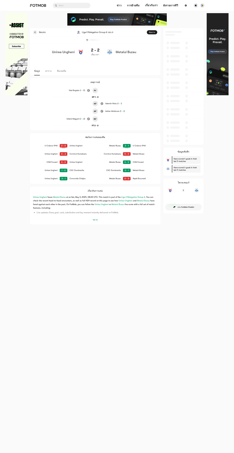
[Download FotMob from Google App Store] (202, 5)
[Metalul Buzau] (197, 192)
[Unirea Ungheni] (170, 192)
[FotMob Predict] (117, 19)
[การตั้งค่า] (186, 5)
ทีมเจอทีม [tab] (61, 71)
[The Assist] (16, 54)
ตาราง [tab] (48, 71)
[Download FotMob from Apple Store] (196, 5)
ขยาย (95, 220)
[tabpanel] (117, 126)
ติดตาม (152, 32)
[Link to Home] (38, 5)
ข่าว (119, 5)
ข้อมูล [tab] (37, 71)
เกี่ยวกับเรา (151, 5)
